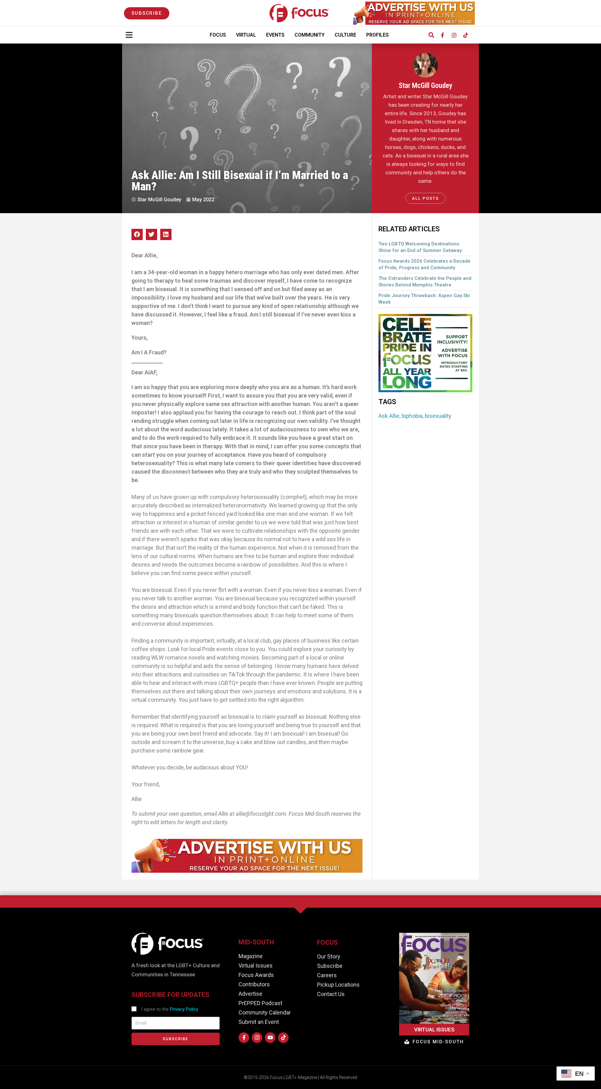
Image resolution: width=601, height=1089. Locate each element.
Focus (218, 35)
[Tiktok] (465, 35)
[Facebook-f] (442, 35)
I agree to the (169, 1009)
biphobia (412, 416)
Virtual (246, 35)
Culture (345, 35)
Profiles (377, 35)
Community (310, 35)
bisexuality (438, 416)
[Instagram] (454, 35)
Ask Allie (388, 416)
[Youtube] (270, 1037)
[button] (431, 35)
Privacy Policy (184, 1009)
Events (275, 35)
